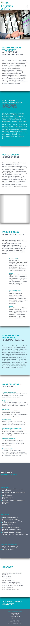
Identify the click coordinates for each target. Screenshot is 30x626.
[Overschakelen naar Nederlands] (22, 3)
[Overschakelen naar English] (26, 3)
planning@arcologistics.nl (15, 583)
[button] (2, 24)
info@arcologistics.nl (14, 582)
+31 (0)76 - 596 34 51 (15, 616)
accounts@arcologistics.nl (15, 585)
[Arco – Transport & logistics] (7, 5)
